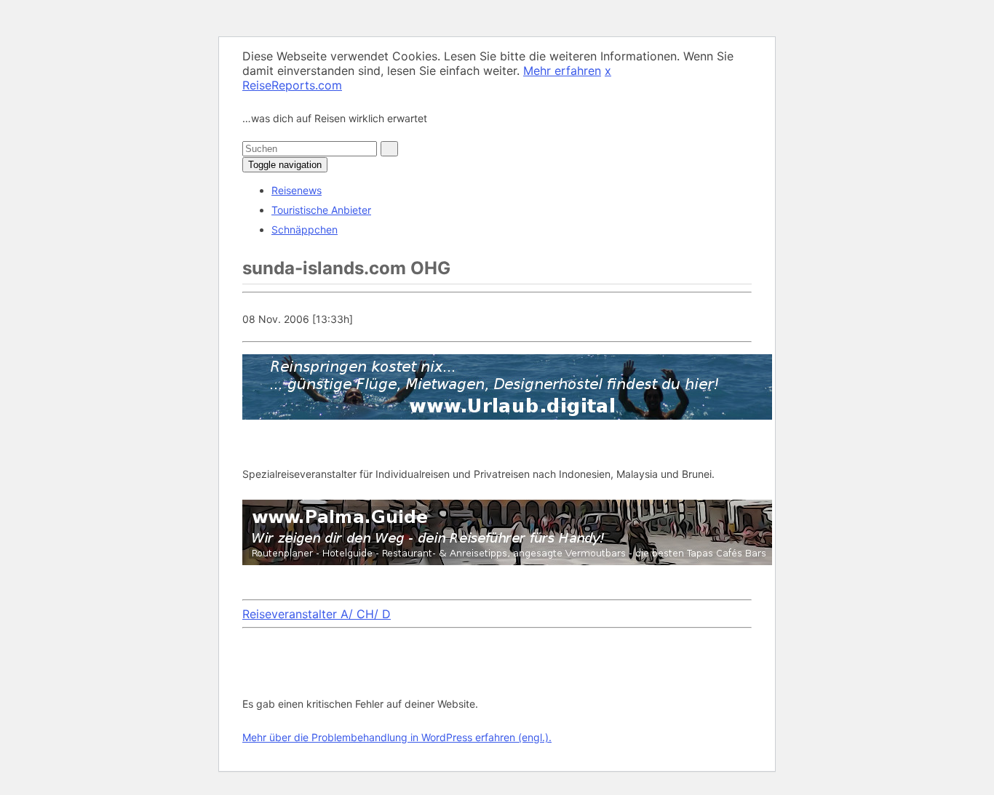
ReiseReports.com (292, 85)
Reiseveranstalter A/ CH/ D (316, 614)
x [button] (608, 70)
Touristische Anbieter (321, 210)
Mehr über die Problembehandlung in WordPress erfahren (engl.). (397, 737)
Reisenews (296, 190)
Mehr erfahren (562, 70)
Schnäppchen (304, 229)
